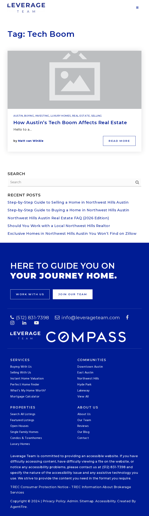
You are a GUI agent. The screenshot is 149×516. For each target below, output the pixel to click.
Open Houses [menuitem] (19, 426)
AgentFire (18, 507)
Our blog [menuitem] (83, 432)
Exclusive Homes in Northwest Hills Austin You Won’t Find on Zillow (72, 233)
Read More (119, 140)
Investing (42, 115)
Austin (18, 115)
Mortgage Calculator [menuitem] (25, 396)
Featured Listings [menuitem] (22, 420)
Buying (29, 115)
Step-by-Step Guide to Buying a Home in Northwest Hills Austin (68, 210)
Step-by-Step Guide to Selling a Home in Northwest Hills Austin (68, 202)
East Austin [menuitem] (85, 372)
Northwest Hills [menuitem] (88, 378)
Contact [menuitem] (83, 438)
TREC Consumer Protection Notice (39, 487)
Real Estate (81, 115)
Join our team (72, 294)
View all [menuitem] (83, 396)
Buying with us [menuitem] (21, 366)
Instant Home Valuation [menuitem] (27, 378)
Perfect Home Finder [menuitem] (24, 384)
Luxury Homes (61, 115)
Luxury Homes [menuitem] (20, 444)
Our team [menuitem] (84, 420)
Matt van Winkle (31, 141)
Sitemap (87, 501)
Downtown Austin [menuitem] (90, 366)
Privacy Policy (54, 501)
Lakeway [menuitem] (83, 390)
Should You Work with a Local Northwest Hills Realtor (59, 226)
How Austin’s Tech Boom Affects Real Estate (70, 122)
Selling (96, 115)
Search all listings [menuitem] (23, 414)
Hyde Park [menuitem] (84, 384)
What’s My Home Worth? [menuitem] (28, 390)
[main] (74, 121)
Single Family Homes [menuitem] (24, 432)
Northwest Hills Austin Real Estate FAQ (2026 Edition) (58, 218)
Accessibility (105, 501)
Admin (72, 501)
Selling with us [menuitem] (20, 372)
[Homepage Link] (26, 7)
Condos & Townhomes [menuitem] (26, 438)
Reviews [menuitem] (83, 426)
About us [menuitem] (84, 414)
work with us (30, 294)
